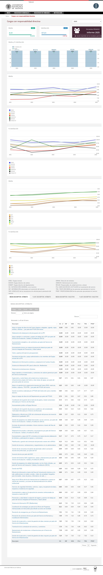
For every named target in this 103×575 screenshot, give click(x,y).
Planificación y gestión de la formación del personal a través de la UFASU (33, 441)
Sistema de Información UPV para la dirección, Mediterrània (29, 365)
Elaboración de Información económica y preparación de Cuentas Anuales (33, 362)
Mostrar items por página (22, 313)
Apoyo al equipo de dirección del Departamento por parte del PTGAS (32, 396)
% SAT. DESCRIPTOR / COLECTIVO (88, 297)
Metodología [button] (58, 13)
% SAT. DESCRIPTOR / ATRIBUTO (42, 297)
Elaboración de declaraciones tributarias (23, 369)
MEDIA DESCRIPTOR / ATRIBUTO (19, 297)
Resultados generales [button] (21, 13)
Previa (84, 545)
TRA (85, 324)
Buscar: (77, 316)
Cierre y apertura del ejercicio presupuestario (25, 353)
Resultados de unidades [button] (42, 13)
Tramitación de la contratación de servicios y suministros (28, 526)
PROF (92, 324)
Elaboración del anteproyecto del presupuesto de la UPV (28, 333)
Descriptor (15, 324)
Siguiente (93, 545)
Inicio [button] (8, 13)
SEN (72, 324)
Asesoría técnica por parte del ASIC (22, 454)
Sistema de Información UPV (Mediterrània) (24, 503)
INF (66, 324)
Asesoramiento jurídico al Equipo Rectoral (24, 405)
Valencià (31, 2)
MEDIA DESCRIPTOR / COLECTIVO (65, 297)
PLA (79, 324)
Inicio (7, 16)
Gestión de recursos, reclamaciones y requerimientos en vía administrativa (34, 445)
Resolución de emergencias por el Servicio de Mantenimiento (30, 512)
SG (60, 324)
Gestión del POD (17, 468)
